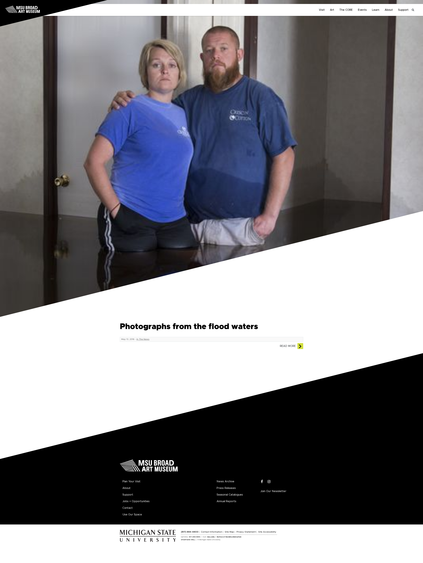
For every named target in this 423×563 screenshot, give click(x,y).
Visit (322, 10)
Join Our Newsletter (273, 491)
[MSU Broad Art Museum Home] (149, 466)
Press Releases (226, 488)
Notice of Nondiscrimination (229, 537)
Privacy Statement (246, 532)
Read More (288, 346)
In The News (142, 339)
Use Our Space (132, 514)
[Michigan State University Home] (150, 535)
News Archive (225, 481)
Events (362, 10)
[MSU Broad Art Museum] (33, 9)
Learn (375, 10)
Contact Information (211, 532)
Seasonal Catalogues (230, 494)
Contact (127, 508)
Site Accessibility (267, 532)
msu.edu (211, 537)
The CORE (346, 10)
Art (332, 10)
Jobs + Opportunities (136, 501)
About (389, 10)
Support (403, 10)
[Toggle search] (413, 10)
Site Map (229, 532)
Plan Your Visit (131, 481)
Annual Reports (226, 501)
